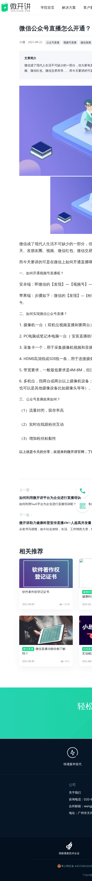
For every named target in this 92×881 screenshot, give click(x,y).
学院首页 (47, 7)
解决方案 (69, 7)
